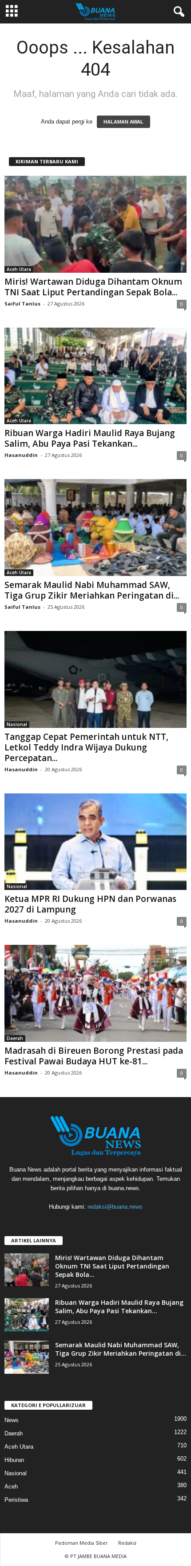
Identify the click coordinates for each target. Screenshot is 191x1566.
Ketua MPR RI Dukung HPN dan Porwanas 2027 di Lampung (90, 904)
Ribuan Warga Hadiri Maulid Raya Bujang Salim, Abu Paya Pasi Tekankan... (89, 438)
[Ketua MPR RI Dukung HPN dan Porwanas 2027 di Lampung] (95, 841)
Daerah (15, 1038)
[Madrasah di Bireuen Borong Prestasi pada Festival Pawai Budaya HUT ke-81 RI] (95, 993)
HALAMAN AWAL (123, 121)
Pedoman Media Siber (81, 1542)
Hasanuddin (21, 455)
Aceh (11, 1486)
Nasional (17, 724)
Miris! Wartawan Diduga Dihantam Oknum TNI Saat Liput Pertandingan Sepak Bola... (93, 287)
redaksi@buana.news (115, 1206)
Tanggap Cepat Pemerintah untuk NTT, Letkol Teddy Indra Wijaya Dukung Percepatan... (86, 747)
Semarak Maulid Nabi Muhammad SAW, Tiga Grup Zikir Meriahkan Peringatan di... (91, 590)
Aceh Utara (19, 269)
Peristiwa (16, 1499)
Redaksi (127, 1542)
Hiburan (14, 1460)
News (11, 1420)
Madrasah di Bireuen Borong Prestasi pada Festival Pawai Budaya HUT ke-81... (93, 1056)
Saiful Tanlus (22, 303)
